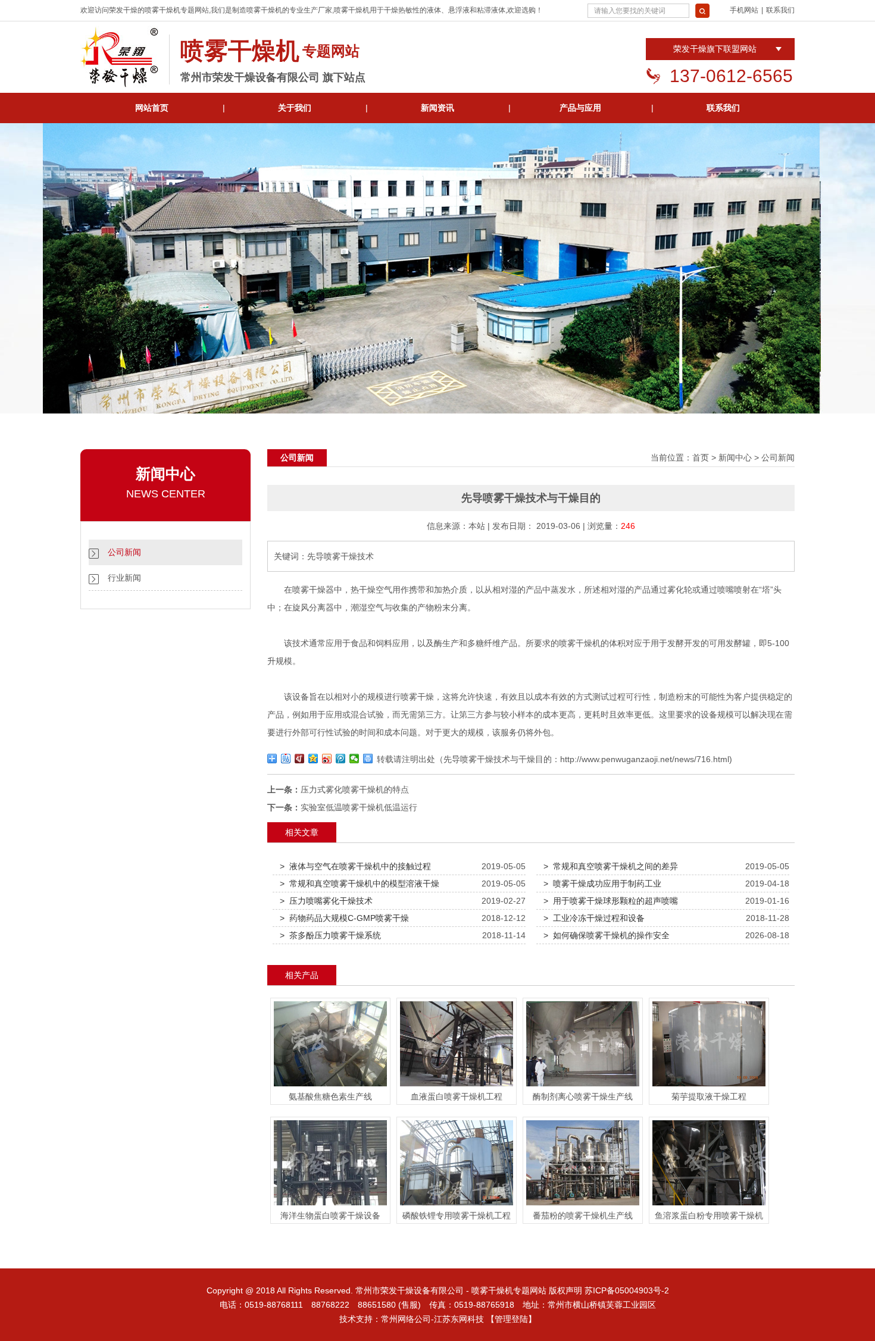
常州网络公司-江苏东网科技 (432, 1319)
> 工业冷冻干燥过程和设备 (594, 918)
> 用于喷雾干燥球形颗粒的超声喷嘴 (610, 901)
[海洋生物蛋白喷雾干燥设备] (330, 1205)
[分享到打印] (368, 758)
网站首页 (151, 107)
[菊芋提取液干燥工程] (708, 1086)
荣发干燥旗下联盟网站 (715, 49)
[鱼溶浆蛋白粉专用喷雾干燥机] (708, 1205)
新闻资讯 (437, 107)
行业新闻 (124, 577)
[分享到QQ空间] (313, 758)
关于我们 (294, 107)
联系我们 (780, 10)
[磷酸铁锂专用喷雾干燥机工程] (456, 1205)
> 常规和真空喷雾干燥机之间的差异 (610, 866)
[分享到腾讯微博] (341, 758)
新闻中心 (735, 457)
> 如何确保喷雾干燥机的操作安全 (606, 935)
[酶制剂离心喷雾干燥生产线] (582, 1086)
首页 (700, 457)
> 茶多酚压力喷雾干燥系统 (330, 935)
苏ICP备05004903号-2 (627, 1290)
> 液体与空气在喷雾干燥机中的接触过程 (355, 866)
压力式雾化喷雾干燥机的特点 (355, 789)
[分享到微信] (354, 758)
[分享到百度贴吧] (286, 758)
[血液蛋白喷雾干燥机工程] (456, 1086)
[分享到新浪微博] (327, 758)
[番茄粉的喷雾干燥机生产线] (582, 1205)
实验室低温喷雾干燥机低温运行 (359, 807)
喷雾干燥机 (162, 10)
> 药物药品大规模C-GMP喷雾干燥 (344, 918)
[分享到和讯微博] (300, 758)
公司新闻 (124, 552)
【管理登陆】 (511, 1319)
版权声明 (565, 1290)
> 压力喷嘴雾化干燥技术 (326, 901)
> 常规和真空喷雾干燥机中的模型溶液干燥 (359, 883)
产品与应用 (580, 107)
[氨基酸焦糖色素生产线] (330, 1086)
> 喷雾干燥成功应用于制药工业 (602, 883)
